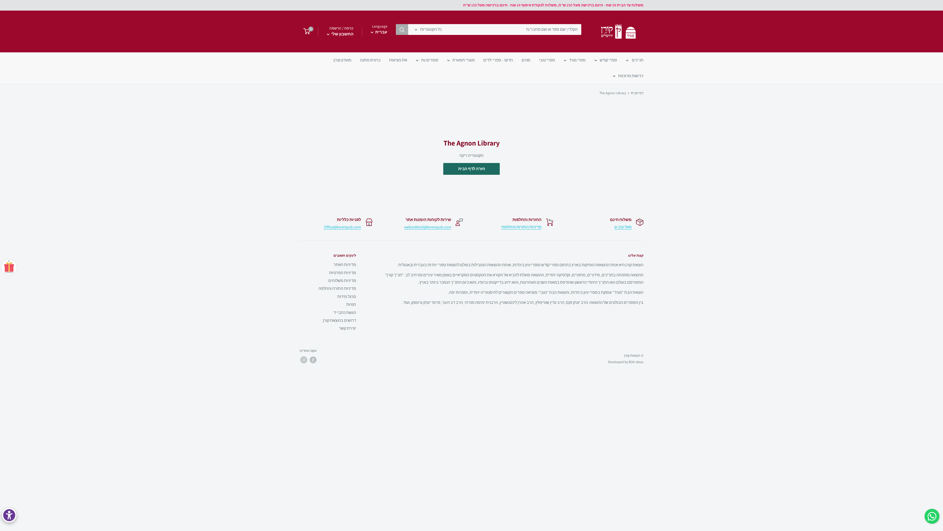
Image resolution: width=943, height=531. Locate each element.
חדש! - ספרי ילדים (498, 60)
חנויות (351, 304)
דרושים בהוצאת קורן (339, 320)
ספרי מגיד (577, 60)
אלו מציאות (398, 60)
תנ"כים (637, 60)
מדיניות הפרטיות (342, 272)
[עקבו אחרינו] (313, 359)
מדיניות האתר (344, 264)
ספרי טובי (547, 60)
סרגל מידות (346, 296)
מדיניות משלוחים (342, 280)
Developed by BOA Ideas (625, 362)
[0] (305, 31)
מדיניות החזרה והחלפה (337, 288)
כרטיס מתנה (370, 60)
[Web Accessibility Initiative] (9, 515)
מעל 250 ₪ (623, 227)
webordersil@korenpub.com (427, 227)
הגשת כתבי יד (344, 312)
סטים (526, 60)
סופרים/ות (429, 60)
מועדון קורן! (342, 60)
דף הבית (637, 93)
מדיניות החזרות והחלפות (521, 227)
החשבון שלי (342, 34)
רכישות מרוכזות (630, 75)
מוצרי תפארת (463, 60)
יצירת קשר (347, 328)
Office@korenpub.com (342, 227)
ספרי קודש (608, 60)
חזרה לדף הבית (471, 168)
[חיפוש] (402, 29)
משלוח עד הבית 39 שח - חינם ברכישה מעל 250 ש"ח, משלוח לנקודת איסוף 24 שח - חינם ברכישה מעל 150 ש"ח (553, 5)
